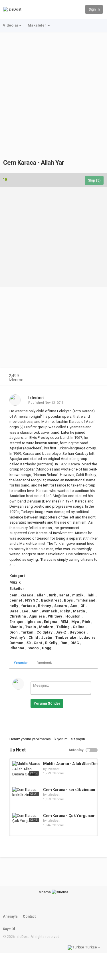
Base (14, 611)
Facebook (44, 663)
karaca (27, 595)
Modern (46, 627)
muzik (77, 595)
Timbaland (85, 600)
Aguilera (37, 616)
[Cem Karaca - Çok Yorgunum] (26, 818)
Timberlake (65, 637)
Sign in (94, 9)
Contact (29, 916)
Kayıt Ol (9, 929)
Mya (75, 622)
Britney (44, 606)
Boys (68, 600)
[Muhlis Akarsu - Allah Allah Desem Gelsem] (26, 769)
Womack (49, 611)
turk (52, 595)
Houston (72, 616)
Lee (25, 611)
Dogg (46, 648)
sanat (64, 595)
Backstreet (51, 600)
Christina (17, 616)
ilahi (90, 595)
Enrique (16, 622)
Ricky (65, 611)
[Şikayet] (97, 376)
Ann (35, 611)
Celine (78, 627)
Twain (30, 627)
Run (63, 643)
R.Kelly (51, 643)
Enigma (50, 622)
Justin (46, 637)
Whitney (55, 616)
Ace (73, 606)
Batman (16, 643)
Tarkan (27, 632)
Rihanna (16, 648)
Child (33, 637)
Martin (79, 611)
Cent (38, 643)
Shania (15, 627)
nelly (13, 606)
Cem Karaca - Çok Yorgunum (69, 815)
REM (64, 622)
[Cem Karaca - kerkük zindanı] (26, 792)
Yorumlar (20, 663)
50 (29, 643)
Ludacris (87, 637)
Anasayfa (10, 916)
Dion (13, 632)
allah (41, 595)
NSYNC (31, 600)
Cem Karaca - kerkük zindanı (69, 789)
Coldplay (45, 632)
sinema (45, 892)
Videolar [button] (11, 25)
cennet (15, 600)
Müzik (15, 582)
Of (82, 606)
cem (13, 595)
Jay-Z (61, 632)
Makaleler (37, 25)
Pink (86, 622)
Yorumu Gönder (47, 703)
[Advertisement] (53, 88)
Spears (60, 606)
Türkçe (91, 947)
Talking (63, 627)
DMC (74, 643)
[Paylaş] (83, 376)
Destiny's (17, 637)
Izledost (36, 397)
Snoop (33, 648)
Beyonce (78, 632)
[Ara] (80, 9)
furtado (28, 606)
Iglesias (34, 622)
